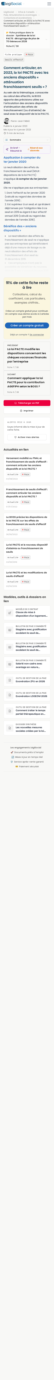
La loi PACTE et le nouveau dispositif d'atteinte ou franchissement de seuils (27, 548)
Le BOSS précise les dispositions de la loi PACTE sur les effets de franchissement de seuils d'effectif (26, 521)
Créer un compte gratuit (27, 325)
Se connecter (37, 334)
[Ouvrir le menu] (49, 3)
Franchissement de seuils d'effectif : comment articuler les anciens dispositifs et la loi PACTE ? (27, 493)
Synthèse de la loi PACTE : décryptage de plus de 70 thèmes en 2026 (22, 38)
